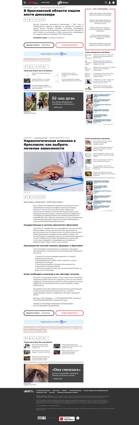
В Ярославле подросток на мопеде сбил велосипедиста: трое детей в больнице (72, 346)
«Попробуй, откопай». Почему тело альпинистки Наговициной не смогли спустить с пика (103, 81)
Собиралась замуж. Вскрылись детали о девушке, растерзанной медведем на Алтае (103, 62)
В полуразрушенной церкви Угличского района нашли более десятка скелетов (42, 87)
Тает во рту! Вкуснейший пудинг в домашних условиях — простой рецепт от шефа (103, 149)
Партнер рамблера (52, 417)
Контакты (52, 392)
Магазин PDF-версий (75, 390)
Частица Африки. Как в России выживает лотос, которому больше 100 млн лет (103, 167)
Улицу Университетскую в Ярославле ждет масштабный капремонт (100, 36)
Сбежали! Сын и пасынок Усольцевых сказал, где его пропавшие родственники (104, 69)
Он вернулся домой (55, 38)
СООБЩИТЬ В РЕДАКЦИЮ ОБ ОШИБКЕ (67, 392)
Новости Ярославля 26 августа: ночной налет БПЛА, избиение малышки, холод (100, 21)
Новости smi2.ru (30, 113)
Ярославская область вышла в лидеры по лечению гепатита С (100, 44)
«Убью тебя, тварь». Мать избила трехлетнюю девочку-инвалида (100, 14)
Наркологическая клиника (43, 210)
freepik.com (27, 192)
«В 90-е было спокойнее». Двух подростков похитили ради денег (103, 86)
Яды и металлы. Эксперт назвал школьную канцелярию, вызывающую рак (102, 142)
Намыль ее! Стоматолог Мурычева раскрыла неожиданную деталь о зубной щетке (103, 56)
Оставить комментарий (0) (69, 45)
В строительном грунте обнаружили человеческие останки (70, 74)
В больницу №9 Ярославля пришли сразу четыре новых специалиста (40, 346)
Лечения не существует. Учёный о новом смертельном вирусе (103, 160)
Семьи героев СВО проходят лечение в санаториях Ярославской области (70, 352)
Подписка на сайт (41, 392)
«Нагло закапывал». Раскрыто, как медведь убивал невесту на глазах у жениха (103, 155)
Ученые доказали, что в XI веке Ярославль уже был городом (41, 80)
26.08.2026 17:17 (28, 138)
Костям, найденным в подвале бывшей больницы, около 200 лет (72, 80)
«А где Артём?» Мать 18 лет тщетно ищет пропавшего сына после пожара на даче (103, 75)
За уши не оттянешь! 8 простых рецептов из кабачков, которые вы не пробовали (104, 173)
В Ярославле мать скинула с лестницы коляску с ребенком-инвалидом (100, 29)
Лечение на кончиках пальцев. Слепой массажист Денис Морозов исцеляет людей (41, 358)
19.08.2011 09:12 (28, 7)
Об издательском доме (43, 390)
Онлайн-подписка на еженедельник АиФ (96, 390)
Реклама (64, 390)
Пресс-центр (56, 390)
